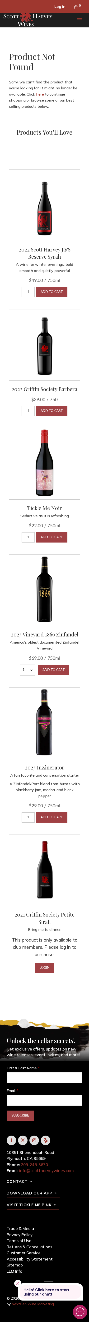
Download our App (29, 1193)
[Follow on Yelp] (45, 1140)
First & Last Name (22, 1068)
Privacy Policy (20, 1234)
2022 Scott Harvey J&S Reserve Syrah (44, 253)
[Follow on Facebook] (11, 1140)
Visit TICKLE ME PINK (29, 1204)
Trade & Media (20, 1228)
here (40, 94)
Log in (60, 6)
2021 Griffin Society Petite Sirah (44, 918)
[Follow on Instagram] (34, 1140)
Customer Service (24, 1252)
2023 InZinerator (44, 767)
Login (44, 967)
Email (11, 1090)
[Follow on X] (23, 1140)
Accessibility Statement (30, 1258)
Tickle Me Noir (44, 508)
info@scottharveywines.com (46, 1170)
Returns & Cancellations (29, 1246)
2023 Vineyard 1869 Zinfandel (44, 634)
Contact (17, 1181)
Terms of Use (19, 1240)
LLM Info (14, 1271)
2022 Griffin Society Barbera (44, 389)
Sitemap (15, 1264)
